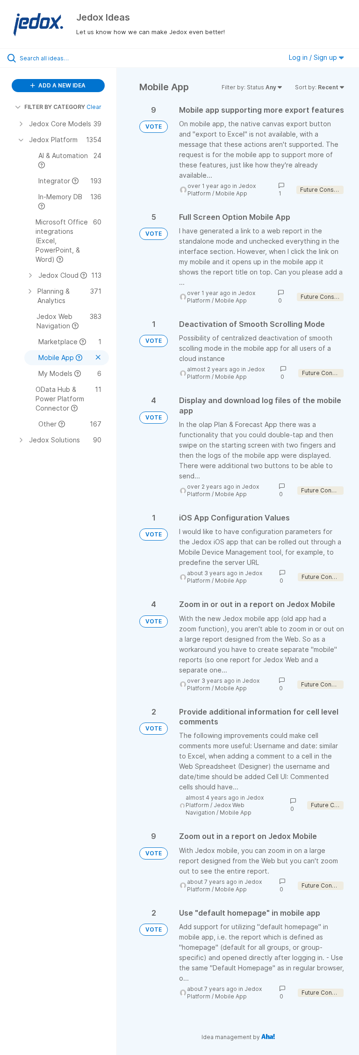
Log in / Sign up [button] (314, 57)
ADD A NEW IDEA (61, 85)
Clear (93, 106)
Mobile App (231, 193)
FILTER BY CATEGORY (54, 106)
